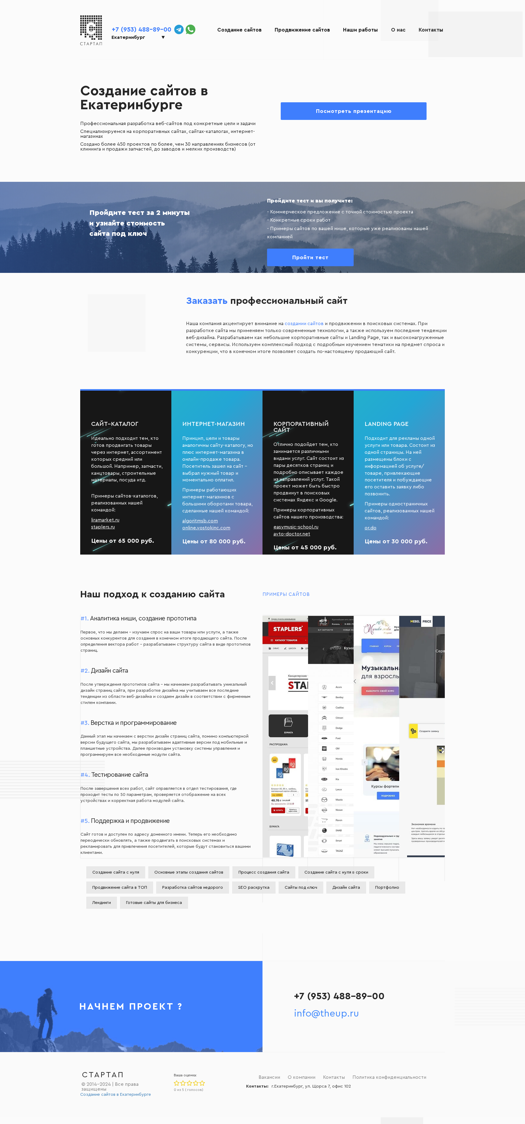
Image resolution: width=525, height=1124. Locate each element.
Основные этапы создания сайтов (188, 872)
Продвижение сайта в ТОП (119, 887)
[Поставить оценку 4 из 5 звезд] (195, 1083)
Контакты (431, 29)
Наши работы (360, 29)
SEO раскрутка (253, 887)
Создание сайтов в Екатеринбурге (115, 1094)
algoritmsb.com (200, 520)
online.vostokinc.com (206, 527)
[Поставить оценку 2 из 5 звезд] (183, 1083)
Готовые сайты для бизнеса (154, 903)
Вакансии (269, 1077)
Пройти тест (310, 257)
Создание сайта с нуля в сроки (336, 872)
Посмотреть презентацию (354, 111)
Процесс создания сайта (263, 872)
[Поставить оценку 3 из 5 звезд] (189, 1083)
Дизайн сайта (346, 887)
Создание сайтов (239, 29)
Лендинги (101, 903)
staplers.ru (103, 527)
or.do (370, 527)
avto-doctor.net (291, 533)
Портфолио (387, 887)
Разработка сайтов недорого (192, 887)
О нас (398, 29)
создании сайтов (304, 323)
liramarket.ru (105, 520)
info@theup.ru (326, 1013)
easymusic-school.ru (295, 527)
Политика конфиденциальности (389, 1077)
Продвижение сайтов (302, 29)
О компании (301, 1077)
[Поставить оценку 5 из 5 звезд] (202, 1083)
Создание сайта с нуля (115, 872)
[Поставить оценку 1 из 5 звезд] (177, 1083)
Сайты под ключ (301, 887)
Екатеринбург (128, 37)
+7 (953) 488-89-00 (141, 29)
